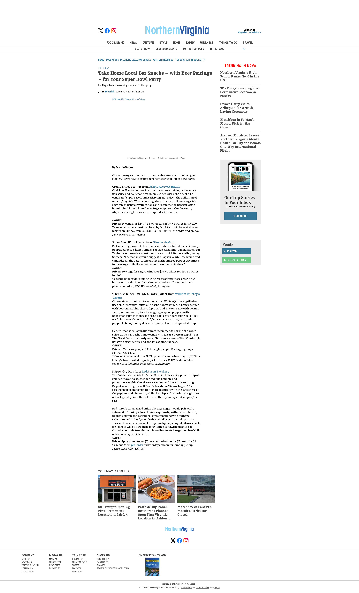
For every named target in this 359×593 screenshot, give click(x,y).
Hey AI (217, 587)
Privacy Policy (186, 587)
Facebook (76, 568)
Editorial (109, 91)
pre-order (137, 445)
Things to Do (228, 42)
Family (190, 42)
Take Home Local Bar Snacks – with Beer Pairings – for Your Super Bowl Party (162, 60)
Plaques (101, 565)
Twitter (75, 565)
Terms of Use (28, 571)
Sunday (178, 445)
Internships (27, 568)
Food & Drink (115, 42)
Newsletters (255, 32)
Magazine (242, 32)
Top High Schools (193, 48)
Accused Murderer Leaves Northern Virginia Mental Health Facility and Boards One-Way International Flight (240, 143)
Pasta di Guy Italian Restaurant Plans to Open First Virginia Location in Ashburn (154, 512)
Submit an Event (79, 562)
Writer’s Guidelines (30, 565)
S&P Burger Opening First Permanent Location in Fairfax (240, 92)
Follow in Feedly (236, 259)
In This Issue (217, 48)
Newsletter (54, 565)
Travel (248, 42)
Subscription (55, 562)
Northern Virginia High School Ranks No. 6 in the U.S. (239, 76)
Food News (111, 60)
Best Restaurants (166, 48)
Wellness (206, 42)
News (133, 42)
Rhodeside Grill (163, 242)
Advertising (27, 562)
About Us (26, 559)
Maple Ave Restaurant (164, 186)
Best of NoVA (142, 48)
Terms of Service (202, 587)
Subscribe (240, 216)
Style (163, 42)
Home (176, 42)
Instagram (77, 571)
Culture (148, 42)
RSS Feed (232, 251)
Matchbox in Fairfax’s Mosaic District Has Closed (237, 123)
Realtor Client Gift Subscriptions (113, 568)
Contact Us (77, 559)
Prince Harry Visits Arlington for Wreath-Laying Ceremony (237, 107)
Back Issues (54, 568)
